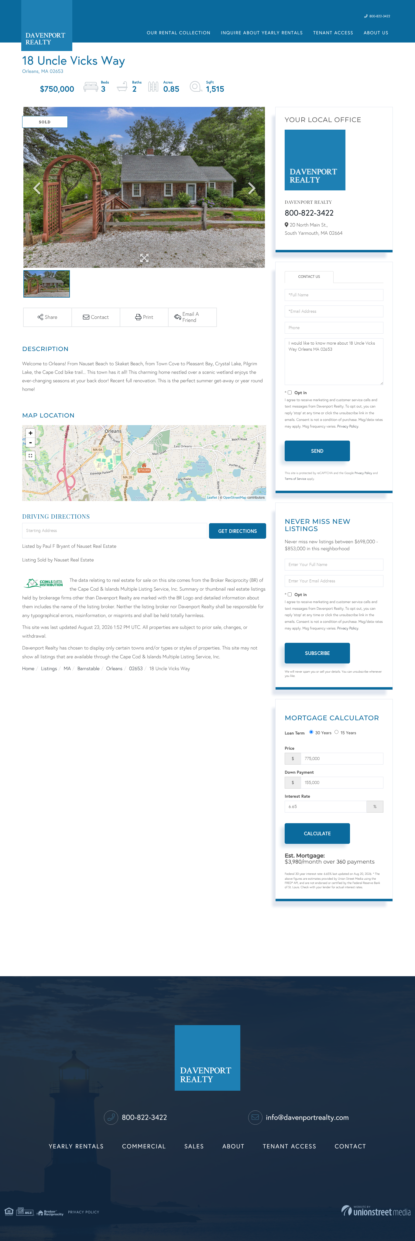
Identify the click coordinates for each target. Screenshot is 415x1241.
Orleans (114, 669)
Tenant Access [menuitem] (333, 33)
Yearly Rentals (76, 1146)
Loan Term (294, 733)
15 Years (348, 732)
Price (289, 748)
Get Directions (237, 531)
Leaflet (212, 498)
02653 (136, 669)
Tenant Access (290, 1146)
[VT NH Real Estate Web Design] (375, 1210)
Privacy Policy (347, 426)
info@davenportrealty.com (306, 1117)
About (233, 1146)
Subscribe (317, 653)
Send (317, 451)
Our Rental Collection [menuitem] (179, 33)
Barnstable (88, 669)
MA (67, 669)
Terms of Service (295, 479)
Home (28, 669)
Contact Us (309, 277)
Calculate (317, 833)
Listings (49, 669)
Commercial (144, 1146)
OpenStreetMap (234, 498)
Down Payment (299, 772)
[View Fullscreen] (30, 455)
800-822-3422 (379, 17)
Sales (194, 1146)
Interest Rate (297, 796)
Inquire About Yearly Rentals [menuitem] (262, 33)
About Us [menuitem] (376, 33)
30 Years (323, 732)
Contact (350, 1146)
